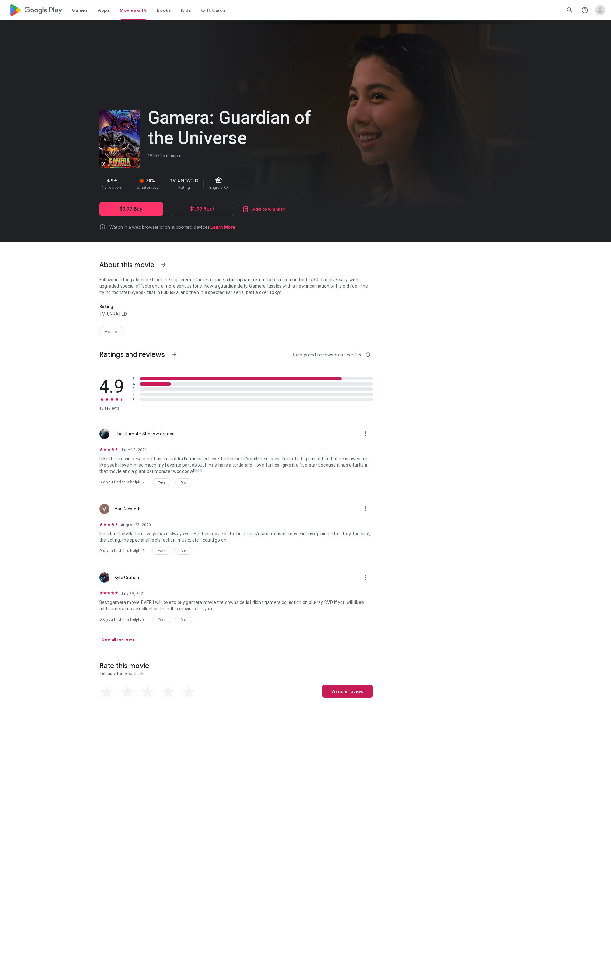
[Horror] (111, 331)
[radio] (107, 692)
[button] (161, 482)
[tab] (80, 10)
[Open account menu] (600, 10)
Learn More (222, 227)
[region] (212, 184)
